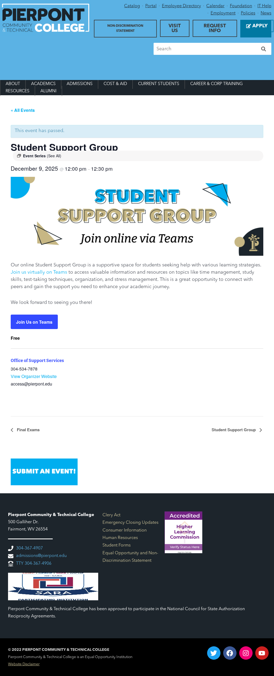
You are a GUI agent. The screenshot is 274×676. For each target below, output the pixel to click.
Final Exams (28, 430)
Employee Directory (181, 6)
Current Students (158, 84)
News (266, 13)
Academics (43, 84)
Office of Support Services (37, 360)
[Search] (263, 49)
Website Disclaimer (24, 664)
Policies (248, 13)
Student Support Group (234, 430)
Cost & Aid (115, 84)
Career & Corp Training (216, 84)
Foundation (241, 6)
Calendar (215, 6)
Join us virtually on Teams (39, 272)
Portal (151, 6)
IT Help (264, 6)
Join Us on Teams (34, 322)
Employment (223, 13)
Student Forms (116, 545)
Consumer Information (124, 530)
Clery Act (111, 515)
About (13, 84)
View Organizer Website (34, 376)
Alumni (48, 91)
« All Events (23, 110)
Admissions (80, 84)
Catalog (132, 6)
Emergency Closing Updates (130, 523)
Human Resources (120, 538)
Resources (17, 91)
